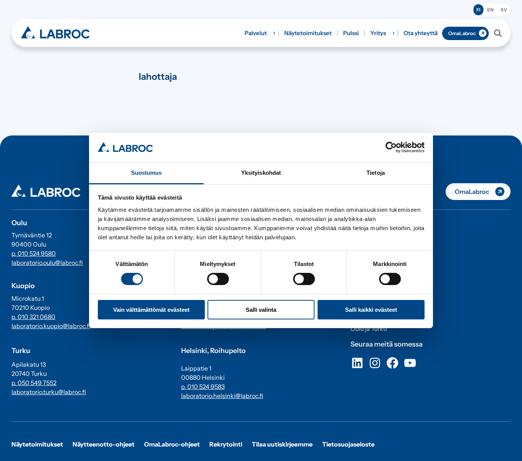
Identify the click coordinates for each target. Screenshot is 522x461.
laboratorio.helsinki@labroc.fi (222, 396)
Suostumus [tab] (146, 172)
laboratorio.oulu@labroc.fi (47, 262)
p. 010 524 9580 (33, 253)
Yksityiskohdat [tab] (261, 172)
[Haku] (498, 33)
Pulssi (351, 33)
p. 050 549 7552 (34, 383)
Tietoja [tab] (375, 172)
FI (478, 10)
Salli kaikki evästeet (371, 309)
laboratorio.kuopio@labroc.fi (51, 326)
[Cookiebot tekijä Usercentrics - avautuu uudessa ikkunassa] (391, 147)
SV (504, 10)
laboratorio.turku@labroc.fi (48, 392)
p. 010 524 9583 (203, 386)
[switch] (218, 279)
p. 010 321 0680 (33, 317)
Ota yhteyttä (421, 33)
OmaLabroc (462, 33)
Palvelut (256, 33)
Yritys (378, 33)
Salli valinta (261, 309)
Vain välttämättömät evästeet (151, 309)
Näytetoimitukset (308, 33)
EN (490, 10)
